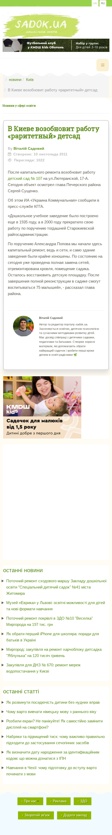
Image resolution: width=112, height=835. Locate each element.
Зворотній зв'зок (37, 815)
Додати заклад (75, 815)
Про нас (30, 801)
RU (103, 3)
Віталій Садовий (29, 148)
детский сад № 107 (25, 178)
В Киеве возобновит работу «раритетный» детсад (53, 132)
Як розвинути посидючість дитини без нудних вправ (53, 702)
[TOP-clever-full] (56, 45)
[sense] (42, 407)
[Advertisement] (56, 500)
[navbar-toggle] (102, 65)
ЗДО (83, 801)
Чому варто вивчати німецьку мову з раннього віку (51, 711)
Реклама (59, 801)
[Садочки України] (42, 26)
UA (95, 3)
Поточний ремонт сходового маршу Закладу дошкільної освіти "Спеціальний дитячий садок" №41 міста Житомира (56, 587)
